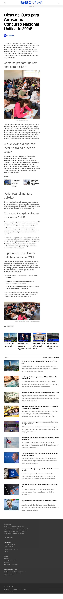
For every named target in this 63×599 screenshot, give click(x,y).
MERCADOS (56, 357)
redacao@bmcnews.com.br (10, 560)
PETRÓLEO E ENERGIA (51, 340)
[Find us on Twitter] (12, 586)
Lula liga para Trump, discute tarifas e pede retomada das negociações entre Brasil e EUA (24, 347)
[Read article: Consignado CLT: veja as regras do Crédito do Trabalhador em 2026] (11, 473)
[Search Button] (58, 2)
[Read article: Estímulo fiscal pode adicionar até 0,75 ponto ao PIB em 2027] (10, 337)
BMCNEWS (11, 35)
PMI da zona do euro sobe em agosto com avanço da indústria (16, 183)
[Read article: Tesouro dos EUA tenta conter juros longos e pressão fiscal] (11, 397)
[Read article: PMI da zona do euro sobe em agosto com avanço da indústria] (7, 182)
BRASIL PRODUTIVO (39, 340)
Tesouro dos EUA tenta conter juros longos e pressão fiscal (40, 392)
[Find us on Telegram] (9, 586)
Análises (45, 357)
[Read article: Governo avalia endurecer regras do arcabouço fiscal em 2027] (11, 504)
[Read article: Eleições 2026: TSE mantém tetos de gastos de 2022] (26, 182)
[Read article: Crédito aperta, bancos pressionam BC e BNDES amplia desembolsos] (11, 381)
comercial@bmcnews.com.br (11, 564)
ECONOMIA (10, 326)
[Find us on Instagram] (7, 586)
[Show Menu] (4, 2)
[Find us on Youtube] (4, 586)
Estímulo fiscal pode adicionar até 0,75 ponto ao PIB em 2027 (10, 345)
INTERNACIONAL (24, 340)
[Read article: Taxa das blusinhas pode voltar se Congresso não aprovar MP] (11, 489)
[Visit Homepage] (31, 2)
